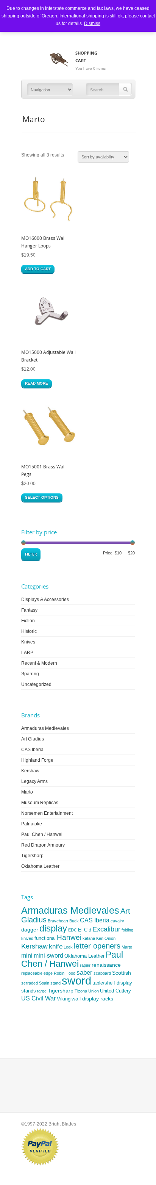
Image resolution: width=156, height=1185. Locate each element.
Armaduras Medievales (45, 728)
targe (42, 991)
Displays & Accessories (45, 599)
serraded (29, 983)
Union (93, 991)
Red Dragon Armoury (43, 845)
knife (55, 946)
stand (55, 983)
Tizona (81, 991)
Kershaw (30, 770)
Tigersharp (32, 855)
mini (27, 955)
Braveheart (58, 921)
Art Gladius (32, 739)
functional (45, 938)
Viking (63, 999)
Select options (42, 497)
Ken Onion (105, 938)
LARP (27, 652)
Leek (68, 947)
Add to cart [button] (38, 269)
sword (76, 980)
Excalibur (106, 929)
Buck (74, 921)
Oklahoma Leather (40, 866)
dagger (29, 930)
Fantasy (29, 610)
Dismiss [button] (92, 23)
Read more (36, 383)
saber (84, 972)
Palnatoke (31, 824)
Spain (44, 983)
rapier (85, 965)
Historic (29, 631)
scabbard (102, 973)
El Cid (84, 930)
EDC (72, 930)
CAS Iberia (32, 749)
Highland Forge (37, 760)
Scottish (121, 973)
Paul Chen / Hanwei (41, 834)
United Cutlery (115, 991)
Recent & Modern (39, 663)
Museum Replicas (39, 802)
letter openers (97, 946)
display (53, 928)
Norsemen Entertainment (47, 813)
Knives (28, 642)
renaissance (106, 965)
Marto (27, 792)
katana (89, 938)
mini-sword (48, 955)
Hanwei (69, 937)
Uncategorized (36, 684)
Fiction (28, 620)
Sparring (30, 673)
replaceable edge (37, 973)
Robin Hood (64, 973)
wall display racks (92, 999)
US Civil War (38, 998)
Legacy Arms (34, 781)
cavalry (117, 921)
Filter (31, 554)
